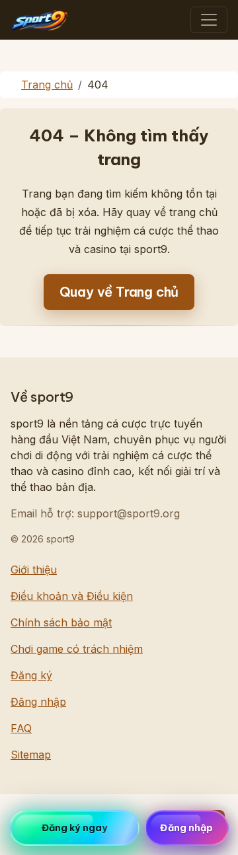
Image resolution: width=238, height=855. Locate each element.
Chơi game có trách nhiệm (77, 648)
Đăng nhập (38, 701)
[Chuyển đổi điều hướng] (208, 20)
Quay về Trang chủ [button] (119, 291)
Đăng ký (31, 675)
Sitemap (31, 754)
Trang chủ (47, 84)
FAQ (21, 728)
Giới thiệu (34, 569)
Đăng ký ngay (74, 828)
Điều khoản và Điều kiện (72, 596)
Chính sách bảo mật (61, 622)
